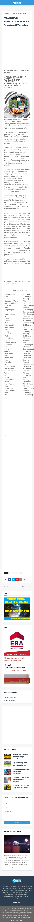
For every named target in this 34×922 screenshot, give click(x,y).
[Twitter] (13, 579)
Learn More (14, 920)
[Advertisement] (17, 50)
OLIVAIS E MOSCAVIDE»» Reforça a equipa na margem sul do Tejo (20, 764)
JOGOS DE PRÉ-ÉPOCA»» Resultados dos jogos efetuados (21, 787)
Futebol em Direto (9, 700)
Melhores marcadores (19, 14)
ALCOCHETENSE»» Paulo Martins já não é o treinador (21, 779)
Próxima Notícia (26, 587)
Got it (22, 920)
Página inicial (8, 14)
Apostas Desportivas (10, 697)
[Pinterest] (17, 579)
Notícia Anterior (7, 587)
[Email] (20, 579)
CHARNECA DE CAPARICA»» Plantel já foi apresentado (21, 771)
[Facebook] (9, 579)
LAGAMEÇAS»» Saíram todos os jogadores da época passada (20, 756)
